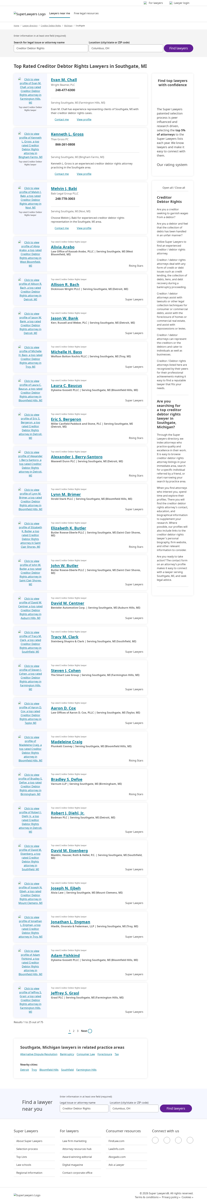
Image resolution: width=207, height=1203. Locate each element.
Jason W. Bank (64, 318)
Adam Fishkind (65, 955)
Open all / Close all (174, 187)
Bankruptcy (67, 1054)
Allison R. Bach (65, 284)
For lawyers (69, 1131)
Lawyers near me (59, 13)
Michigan (68, 25)
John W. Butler (64, 565)
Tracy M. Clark (64, 636)
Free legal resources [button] (86, 13)
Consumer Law (86, 1054)
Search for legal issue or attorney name (39, 42)
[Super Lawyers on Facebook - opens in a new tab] (155, 1140)
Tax (117, 1054)
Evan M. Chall (64, 79)
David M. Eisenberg (69, 850)
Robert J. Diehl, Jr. (67, 813)
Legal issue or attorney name (77, 1102)
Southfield (67, 1070)
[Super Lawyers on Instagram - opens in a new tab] (167, 1140)
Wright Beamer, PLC (63, 84)
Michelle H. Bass (66, 351)
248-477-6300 (65, 90)
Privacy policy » (171, 1197)
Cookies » (187, 1197)
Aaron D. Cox (63, 708)
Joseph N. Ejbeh (66, 888)
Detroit (24, 1070)
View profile (84, 119)
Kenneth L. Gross (67, 134)
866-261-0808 (65, 144)
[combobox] (51, 48)
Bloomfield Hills (49, 1070)
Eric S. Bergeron (66, 419)
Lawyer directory (30, 25)
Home (16, 25)
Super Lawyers (26, 1131)
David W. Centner (67, 603)
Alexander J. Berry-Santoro (77, 456)
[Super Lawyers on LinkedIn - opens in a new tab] (190, 1140)
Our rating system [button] (172, 164)
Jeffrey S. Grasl (65, 993)
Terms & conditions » (148, 1197)
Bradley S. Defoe (66, 779)
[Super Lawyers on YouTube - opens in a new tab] (178, 1140)
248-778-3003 (65, 198)
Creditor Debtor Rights (51, 25)
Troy (34, 1070)
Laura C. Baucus (66, 385)
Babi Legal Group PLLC (64, 193)
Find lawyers (178, 48)
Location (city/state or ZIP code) (109, 42)
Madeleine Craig (66, 741)
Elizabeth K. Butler (68, 528)
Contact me (62, 119)
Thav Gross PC (60, 139)
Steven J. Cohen (66, 670)
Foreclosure (105, 1054)
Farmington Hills (86, 1070)
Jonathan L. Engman (70, 921)
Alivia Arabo (63, 247)
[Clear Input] (84, 48)
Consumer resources (123, 1131)
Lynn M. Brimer (66, 494)
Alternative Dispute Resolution (38, 1054)
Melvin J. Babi (64, 188)
